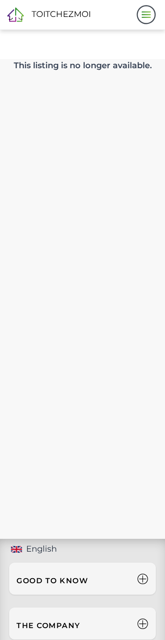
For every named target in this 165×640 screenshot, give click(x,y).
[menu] (146, 14)
